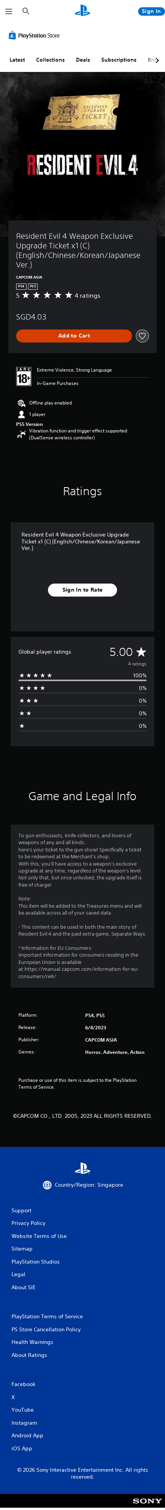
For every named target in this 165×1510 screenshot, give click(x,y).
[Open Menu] (8, 11)
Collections (50, 59)
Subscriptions (119, 59)
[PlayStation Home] (82, 11)
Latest (17, 59)
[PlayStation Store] (35, 35)
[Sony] (147, 1506)
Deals (83, 59)
